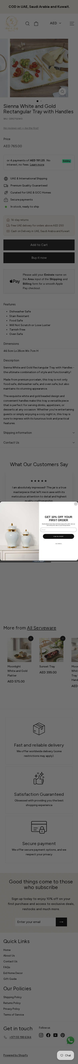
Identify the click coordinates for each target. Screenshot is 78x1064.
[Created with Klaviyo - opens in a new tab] (39, 561)
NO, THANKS (58, 543)
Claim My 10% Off (58, 536)
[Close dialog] (75, 503)
